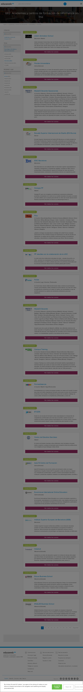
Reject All (68, 687)
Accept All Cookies (57, 686)
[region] (41, 686)
